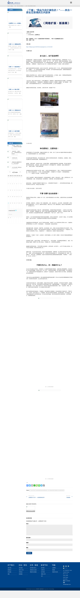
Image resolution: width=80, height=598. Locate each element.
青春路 (53, 569)
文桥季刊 (54, 567)
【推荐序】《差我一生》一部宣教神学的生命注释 (17, 152)
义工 (30, 490)
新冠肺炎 (41, 490)
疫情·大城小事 (48, 490)
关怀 (33, 490)
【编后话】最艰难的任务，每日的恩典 (17, 163)
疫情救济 (53, 490)
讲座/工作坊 (21, 569)
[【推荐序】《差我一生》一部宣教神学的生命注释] (9, 152)
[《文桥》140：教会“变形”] (14, 83)
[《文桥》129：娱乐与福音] (14, 124)
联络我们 (9, 569)
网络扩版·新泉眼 (58, 490)
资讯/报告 (21, 567)
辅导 (63, 490)
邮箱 (27, 542)
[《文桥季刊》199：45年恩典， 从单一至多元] (14, 17)
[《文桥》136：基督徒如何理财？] (14, 37)
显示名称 (28, 537)
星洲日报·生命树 (33, 569)
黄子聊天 (43, 567)
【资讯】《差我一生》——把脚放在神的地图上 (17, 146)
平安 (35, 490)
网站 (27, 547)
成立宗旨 (9, 567)
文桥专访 (43, 569)
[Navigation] (71, 2)
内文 (10, 27)
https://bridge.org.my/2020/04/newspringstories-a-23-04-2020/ (39, 46)
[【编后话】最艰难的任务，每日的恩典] (9, 163)
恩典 (38, 490)
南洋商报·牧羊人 (33, 567)
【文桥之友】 (15, 157)
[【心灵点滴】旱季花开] (9, 168)
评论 (27, 523)
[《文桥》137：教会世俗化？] (14, 60)
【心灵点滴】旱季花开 (17, 167)
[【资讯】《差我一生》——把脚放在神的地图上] (9, 146)
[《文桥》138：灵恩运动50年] (14, 104)
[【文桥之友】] (9, 158)
